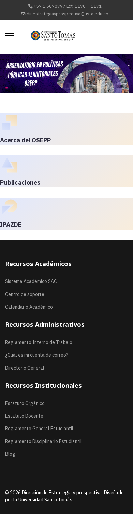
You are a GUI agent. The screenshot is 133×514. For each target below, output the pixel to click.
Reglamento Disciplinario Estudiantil (43, 441)
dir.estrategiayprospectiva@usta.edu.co (67, 13)
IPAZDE (10, 225)
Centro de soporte (24, 294)
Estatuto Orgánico (25, 403)
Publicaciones (20, 182)
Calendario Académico (29, 307)
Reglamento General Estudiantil (39, 428)
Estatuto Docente (24, 416)
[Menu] (9, 35)
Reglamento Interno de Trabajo (38, 342)
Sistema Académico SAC (31, 281)
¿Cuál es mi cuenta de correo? (36, 355)
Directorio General (24, 368)
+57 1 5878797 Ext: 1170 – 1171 (68, 6)
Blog (10, 454)
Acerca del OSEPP (25, 140)
